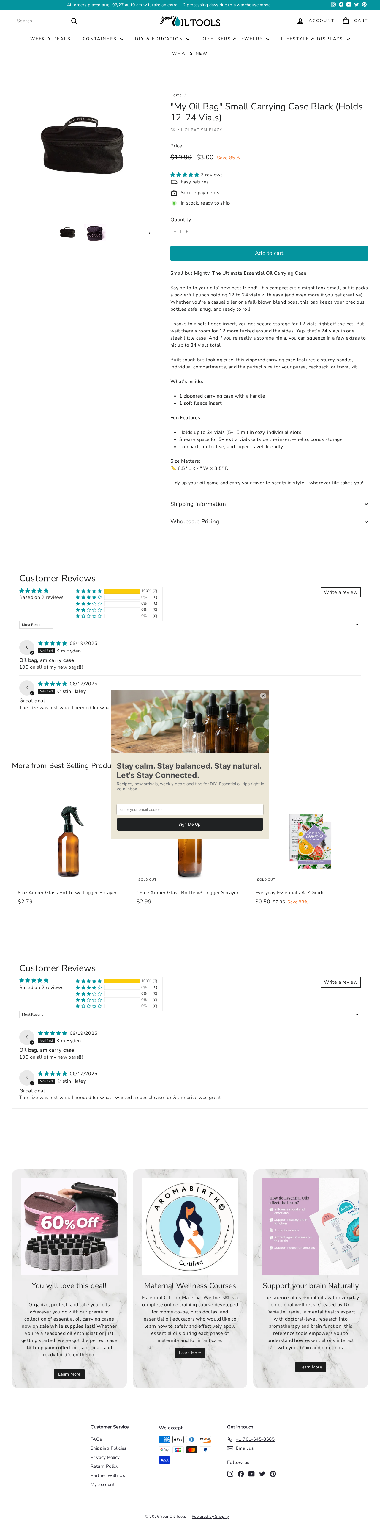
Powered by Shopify (210, 1516)
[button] (185, 175)
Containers (101, 39)
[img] (53, 643)
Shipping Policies (108, 1448)
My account (103, 1484)
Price (176, 145)
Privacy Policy (105, 1457)
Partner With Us (108, 1475)
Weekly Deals (50, 39)
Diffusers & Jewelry (233, 39)
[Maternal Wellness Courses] (190, 1227)
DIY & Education (160, 39)
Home (176, 95)
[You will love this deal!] (69, 1227)
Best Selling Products (85, 766)
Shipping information (198, 504)
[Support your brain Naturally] (310, 1227)
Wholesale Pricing (194, 521)
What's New (190, 53)
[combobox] (47, 21)
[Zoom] (81, 145)
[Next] (147, 232)
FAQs (96, 1439)
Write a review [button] (340, 592)
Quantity (180, 219)
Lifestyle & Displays (313, 39)
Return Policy (104, 1466)
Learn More (69, 1374)
